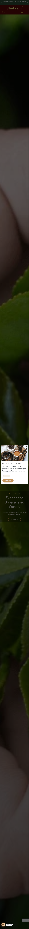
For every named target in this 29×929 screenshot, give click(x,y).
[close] (26, 446)
